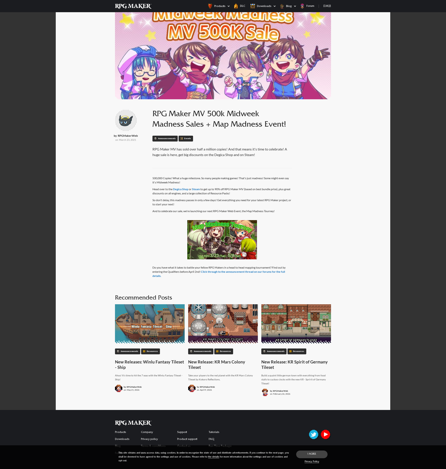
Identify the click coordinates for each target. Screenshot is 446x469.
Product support (187, 439)
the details (213, 457)
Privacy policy (149, 439)
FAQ (211, 439)
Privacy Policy (312, 462)
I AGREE (312, 454)
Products (120, 432)
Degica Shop (180, 189)
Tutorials (214, 432)
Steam (196, 189)
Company (147, 432)
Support (182, 432)
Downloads (122, 439)
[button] (218, 6)
